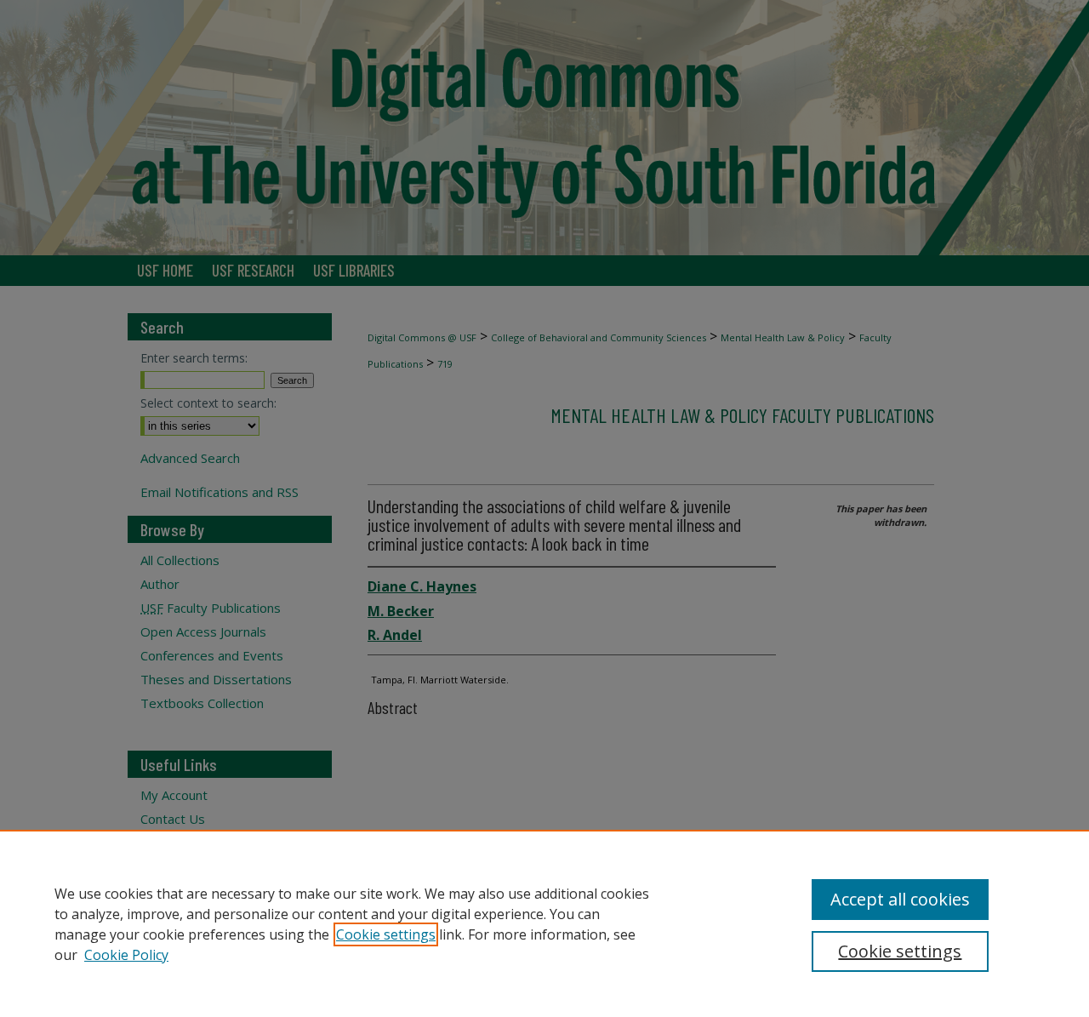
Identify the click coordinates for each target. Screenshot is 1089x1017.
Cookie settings (386, 934)
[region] (544, 923)
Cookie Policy (126, 955)
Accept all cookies (900, 899)
